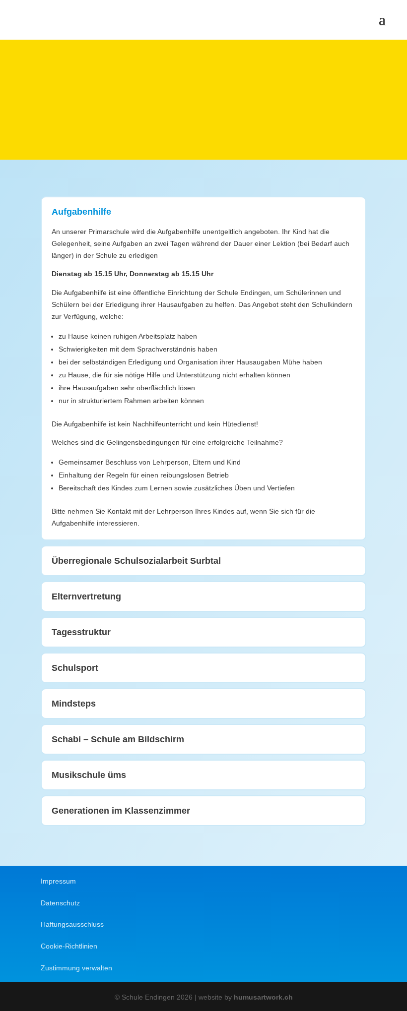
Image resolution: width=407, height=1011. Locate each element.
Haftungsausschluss (72, 924)
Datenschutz (60, 903)
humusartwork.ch (263, 997)
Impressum (58, 881)
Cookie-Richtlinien (69, 946)
